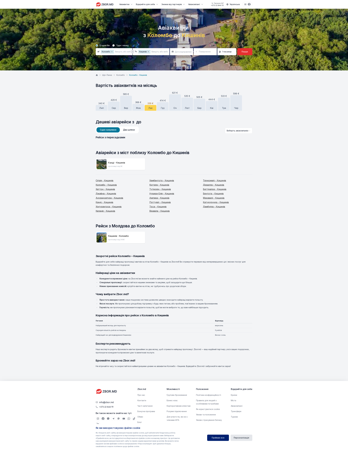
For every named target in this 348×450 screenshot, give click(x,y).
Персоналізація (241, 438)
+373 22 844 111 (217, 4)
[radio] (97, 45)
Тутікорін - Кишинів (160, 189)
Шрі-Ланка (107, 75)
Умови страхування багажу (209, 420)
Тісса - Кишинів (158, 206)
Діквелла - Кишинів (213, 184)
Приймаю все (218, 438)
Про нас (141, 395)
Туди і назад (122, 45)
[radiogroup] (174, 45)
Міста (233, 400)
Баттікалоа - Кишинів (214, 189)
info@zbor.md (106, 402)
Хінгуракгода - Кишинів (109, 206)
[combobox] (238, 131)
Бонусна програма (146, 411)
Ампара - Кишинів (159, 198)
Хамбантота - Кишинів (161, 180)
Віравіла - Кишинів (159, 211)
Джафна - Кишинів (106, 193)
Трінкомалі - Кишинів (214, 180)
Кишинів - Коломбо (118, 236)
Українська (235, 4)
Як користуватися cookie (208, 409)
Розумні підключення (177, 411)
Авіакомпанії (194, 4)
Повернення (205, 51)
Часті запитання (145, 406)
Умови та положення (206, 414)
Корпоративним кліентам (178, 406)
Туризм (234, 417)
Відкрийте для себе (145, 4)
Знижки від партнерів (171, 4)
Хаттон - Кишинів (105, 189)
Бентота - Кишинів (213, 193)
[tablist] (117, 129)
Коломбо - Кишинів (106, 184)
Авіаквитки (124, 4)
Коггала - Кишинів (159, 184)
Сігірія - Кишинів (104, 180)
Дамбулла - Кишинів (214, 206)
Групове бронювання (177, 395)
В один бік (105, 45)
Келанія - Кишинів (105, 211)
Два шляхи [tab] (129, 129)
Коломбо (120, 75)
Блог (139, 422)
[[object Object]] (98, 418)
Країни (234, 395)
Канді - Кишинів (116, 162)
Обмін (140, 417)
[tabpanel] (174, 137)
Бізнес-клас (172, 400)
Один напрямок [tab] (108, 129)
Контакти (141, 400)
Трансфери (236, 411)
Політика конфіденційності (208, 395)
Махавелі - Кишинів (213, 198)
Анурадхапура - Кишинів (109, 198)
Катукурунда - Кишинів (216, 202)
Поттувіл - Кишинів (160, 202)
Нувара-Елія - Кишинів (161, 193)
